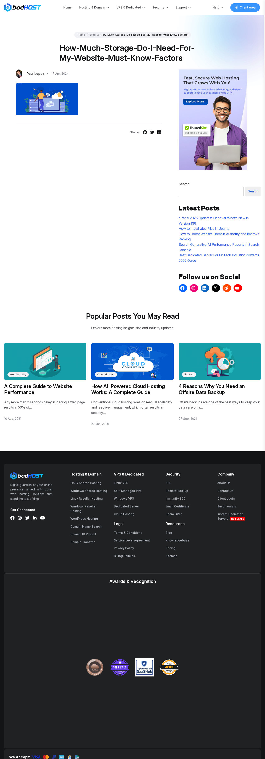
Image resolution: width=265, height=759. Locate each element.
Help (216, 7)
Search (184, 184)
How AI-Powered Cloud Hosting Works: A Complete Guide (128, 389)
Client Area (248, 7)
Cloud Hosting (105, 374)
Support (181, 7)
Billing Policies (124, 556)
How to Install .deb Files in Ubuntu (204, 228)
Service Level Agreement (132, 540)
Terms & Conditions (128, 532)
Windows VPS (124, 498)
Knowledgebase (177, 540)
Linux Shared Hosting (85, 483)
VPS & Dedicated (129, 7)
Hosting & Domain (92, 7)
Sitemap (171, 556)
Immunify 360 (175, 498)
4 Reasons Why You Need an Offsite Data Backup (212, 389)
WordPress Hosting (84, 518)
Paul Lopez (35, 74)
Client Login (226, 498)
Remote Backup (177, 491)
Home (67, 7)
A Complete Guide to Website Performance (38, 389)
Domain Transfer (82, 542)
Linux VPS (121, 483)
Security (158, 7)
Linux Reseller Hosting (86, 498)
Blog (93, 34)
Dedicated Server (126, 506)
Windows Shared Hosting (88, 491)
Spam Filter (174, 514)
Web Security (18, 374)
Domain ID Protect (83, 534)
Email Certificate (177, 506)
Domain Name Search (86, 526)
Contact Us (225, 491)
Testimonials (226, 506)
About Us (223, 483)
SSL (168, 483)
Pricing (171, 548)
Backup (189, 374)
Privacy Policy (124, 548)
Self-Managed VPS (128, 491)
